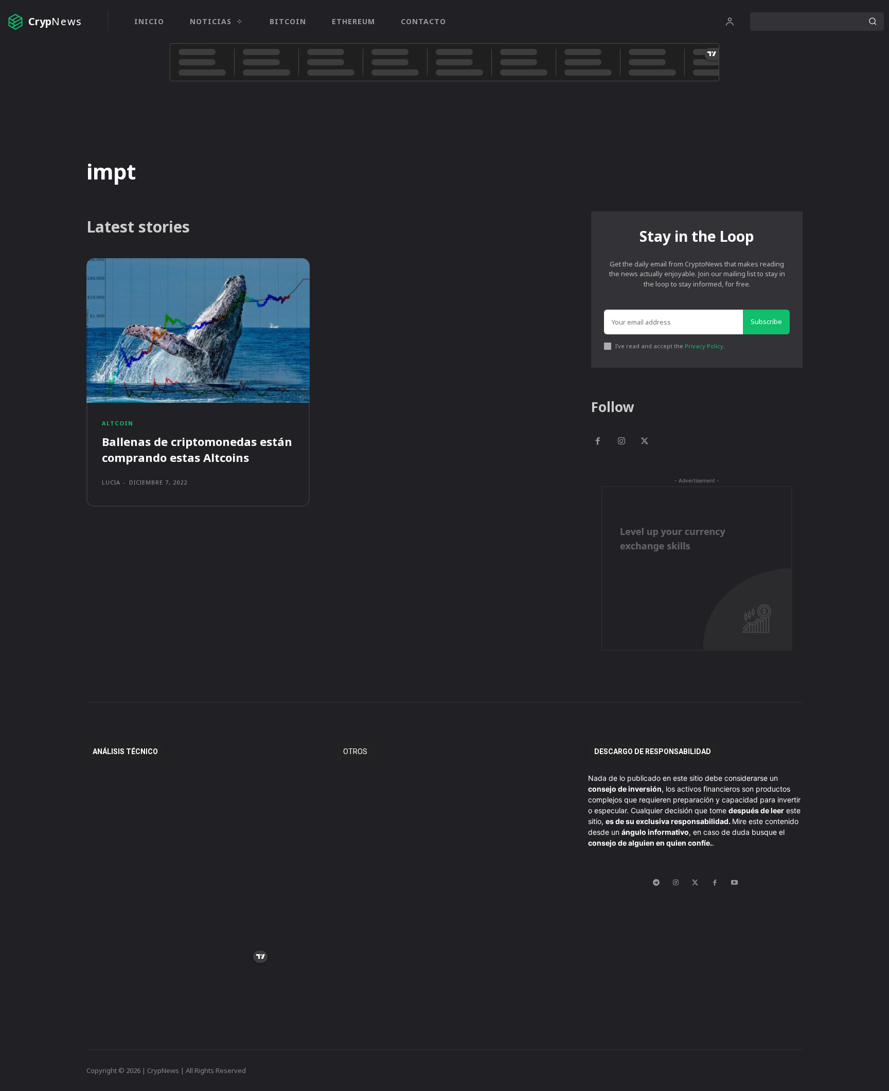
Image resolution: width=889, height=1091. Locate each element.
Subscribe (766, 321)
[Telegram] (656, 882)
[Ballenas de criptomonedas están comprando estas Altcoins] (198, 330)
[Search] (872, 21)
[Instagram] (621, 442)
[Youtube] (734, 882)
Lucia (111, 482)
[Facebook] (597, 442)
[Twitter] (645, 442)
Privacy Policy (704, 346)
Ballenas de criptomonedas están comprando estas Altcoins (197, 449)
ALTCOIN (117, 423)
